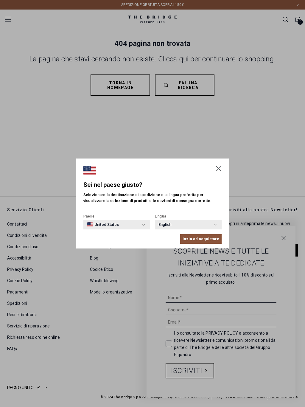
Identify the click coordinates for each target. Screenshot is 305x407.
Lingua (160, 216)
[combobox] (103, 225)
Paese (88, 216)
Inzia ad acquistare (201, 239)
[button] (219, 169)
